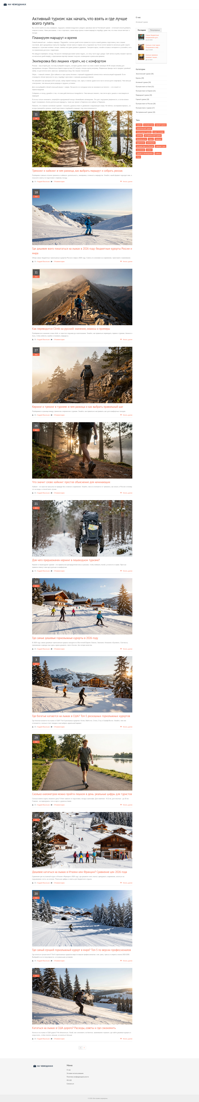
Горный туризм (142, 99)
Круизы (140, 78)
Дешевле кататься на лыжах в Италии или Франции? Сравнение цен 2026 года (79, 872)
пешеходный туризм (144, 132)
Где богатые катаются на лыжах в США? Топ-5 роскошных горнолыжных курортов (81, 716)
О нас (69, 1070)
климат (149, 150)
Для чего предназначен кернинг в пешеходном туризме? (66, 560)
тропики (139, 135)
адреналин (140, 143)
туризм (139, 125)
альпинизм (140, 150)
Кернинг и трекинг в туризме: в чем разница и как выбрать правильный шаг (77, 407)
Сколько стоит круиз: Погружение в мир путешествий (153, 47)
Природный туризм (144, 95)
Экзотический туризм (145, 74)
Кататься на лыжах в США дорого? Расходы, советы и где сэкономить (74, 1028)
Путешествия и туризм (145, 108)
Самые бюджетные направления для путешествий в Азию (153, 37)
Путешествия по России (145, 104)
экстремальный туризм (153, 135)
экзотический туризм (144, 128)
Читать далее (127, 181)
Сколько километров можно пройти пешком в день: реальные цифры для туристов (82, 794)
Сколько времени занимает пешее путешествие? (152, 57)
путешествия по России (145, 146)
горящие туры (160, 146)
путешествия (148, 125)
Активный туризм (143, 82)
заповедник (151, 143)
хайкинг (158, 153)
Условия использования (75, 1073)
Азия (138, 157)
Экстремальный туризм (145, 112)
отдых (151, 139)
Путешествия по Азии (145, 86)
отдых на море (158, 132)
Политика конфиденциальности (78, 1077)
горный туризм (161, 125)
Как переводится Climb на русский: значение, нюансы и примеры (71, 328)
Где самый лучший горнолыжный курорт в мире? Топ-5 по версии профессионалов (81, 950)
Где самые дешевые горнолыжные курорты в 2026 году (65, 638)
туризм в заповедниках (145, 153)
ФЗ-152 (69, 1080)
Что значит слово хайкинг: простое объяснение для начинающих (71, 482)
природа (158, 139)
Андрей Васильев (43, 181)
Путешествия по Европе (146, 91)
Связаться (70, 1084)
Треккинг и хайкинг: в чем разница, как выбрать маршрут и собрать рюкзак (77, 171)
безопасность (141, 139)
